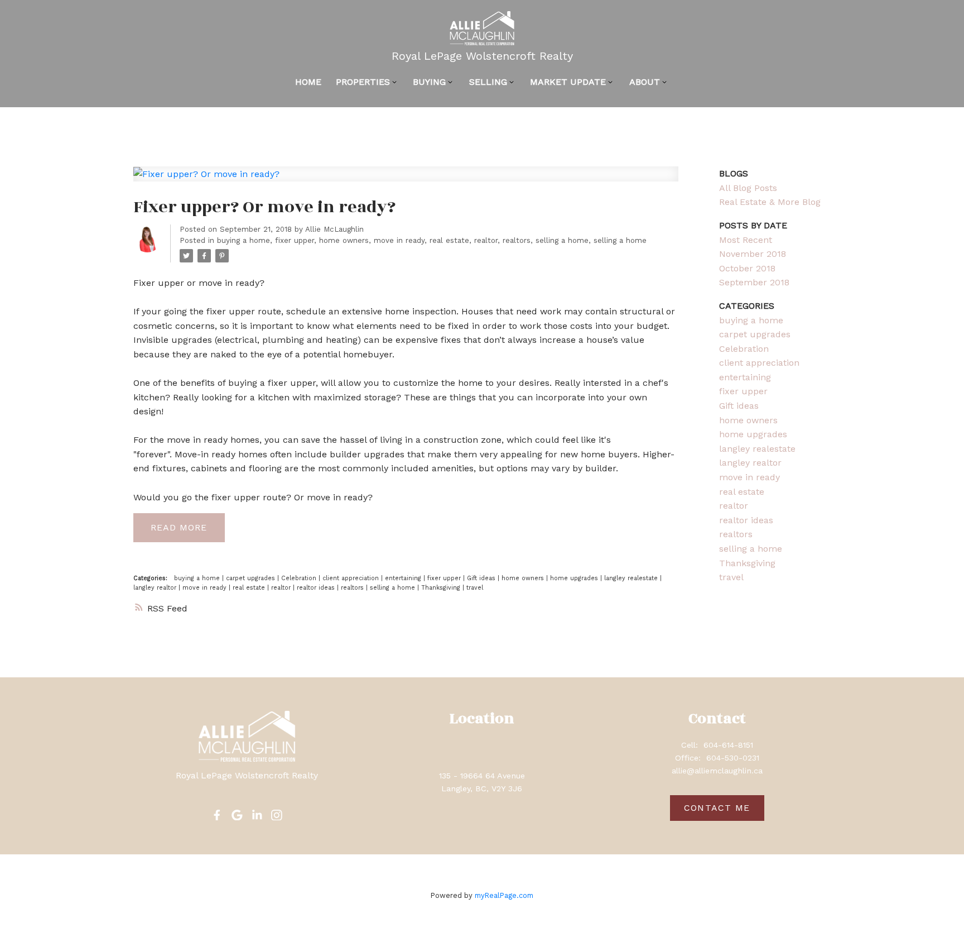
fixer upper (294, 240)
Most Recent (745, 240)
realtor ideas (317, 587)
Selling (488, 82)
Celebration (300, 578)
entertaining (404, 578)
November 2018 (752, 253)
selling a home (562, 240)
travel (474, 587)
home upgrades (575, 578)
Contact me (717, 807)
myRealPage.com (504, 895)
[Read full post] (405, 180)
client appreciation (351, 578)
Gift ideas (482, 578)
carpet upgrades (251, 578)
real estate (449, 240)
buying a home (243, 240)
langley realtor (156, 587)
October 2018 (747, 268)
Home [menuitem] (308, 82)
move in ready (399, 240)
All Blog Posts (748, 188)
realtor (486, 240)
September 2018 (754, 282)
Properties (363, 82)
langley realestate (632, 578)
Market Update (568, 82)
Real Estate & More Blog (770, 202)
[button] (217, 815)
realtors (517, 240)
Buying (429, 82)
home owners (344, 240)
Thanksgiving (441, 587)
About (644, 82)
